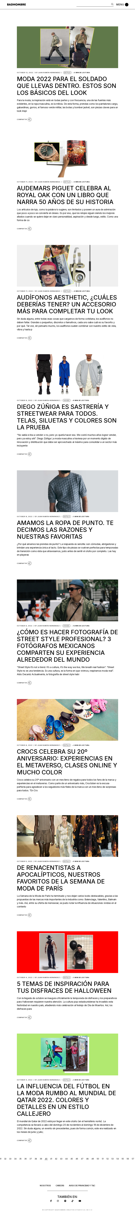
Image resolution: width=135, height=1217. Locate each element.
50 (98, 1159)
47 (82, 1159)
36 (25, 1159)
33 (10, 1159)
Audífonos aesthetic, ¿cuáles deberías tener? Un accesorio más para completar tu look (67, 304)
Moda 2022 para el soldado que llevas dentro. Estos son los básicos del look (66, 85)
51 (103, 1159)
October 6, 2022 (25, 745)
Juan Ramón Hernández (48, 72)
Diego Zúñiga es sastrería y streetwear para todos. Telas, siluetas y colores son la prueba (67, 417)
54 (118, 1159)
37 (31, 1159)
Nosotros (45, 1185)
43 (61, 1159)
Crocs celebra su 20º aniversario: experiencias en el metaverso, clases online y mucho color (67, 762)
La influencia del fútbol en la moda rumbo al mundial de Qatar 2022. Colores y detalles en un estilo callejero (66, 1100)
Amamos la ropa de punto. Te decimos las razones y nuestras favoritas (65, 529)
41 (51, 1159)
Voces (67, 400)
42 (56, 1159)
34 (15, 1159)
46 (77, 1159)
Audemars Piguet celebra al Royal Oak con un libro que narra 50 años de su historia (65, 194)
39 (41, 1159)
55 (123, 1159)
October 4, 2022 (25, 977)
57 (133, 1159)
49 (92, 1159)
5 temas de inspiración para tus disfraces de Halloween (64, 987)
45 (72, 1159)
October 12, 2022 (25, 72)
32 (5, 1159)
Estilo (67, 73)
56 (128, 1159)
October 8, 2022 (24, 626)
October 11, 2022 (25, 182)
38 (36, 1159)
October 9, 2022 (25, 400)
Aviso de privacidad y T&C (82, 1185)
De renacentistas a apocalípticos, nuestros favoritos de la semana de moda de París (61, 878)
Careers (60, 1185)
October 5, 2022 (24, 861)
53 (113, 1159)
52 (108, 1159)
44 (66, 1159)
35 (20, 1159)
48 (87, 1159)
